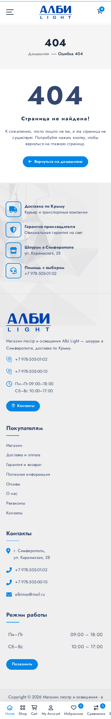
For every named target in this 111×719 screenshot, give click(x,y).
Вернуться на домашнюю (58, 161)
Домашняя (38, 54)
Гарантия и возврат (23, 464)
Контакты (25, 405)
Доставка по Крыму (45, 206)
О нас (11, 493)
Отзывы (13, 484)
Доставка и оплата (23, 455)
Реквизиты (15, 503)
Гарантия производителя (50, 226)
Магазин (14, 445)
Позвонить (22, 664)
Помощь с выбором (44, 267)
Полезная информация (28, 474)
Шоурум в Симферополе (49, 247)
